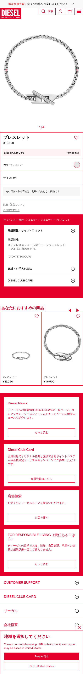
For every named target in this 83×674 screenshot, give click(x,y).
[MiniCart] (69, 11)
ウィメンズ (10, 219)
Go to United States (42, 666)
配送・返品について (13, 204)
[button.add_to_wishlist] (76, 137)
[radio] (77, 165)
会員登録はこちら (41, 478)
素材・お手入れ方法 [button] (20, 268)
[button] (41, 4)
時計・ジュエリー (28, 219)
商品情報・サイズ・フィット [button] (25, 230)
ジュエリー (47, 219)
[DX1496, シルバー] (20, 343)
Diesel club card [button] (20, 280)
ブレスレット (63, 219)
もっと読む (41, 432)
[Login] (60, 11)
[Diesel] (10, 13)
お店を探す (41, 517)
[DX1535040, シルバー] (62, 343)
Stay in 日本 (42, 656)
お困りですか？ (11, 210)
